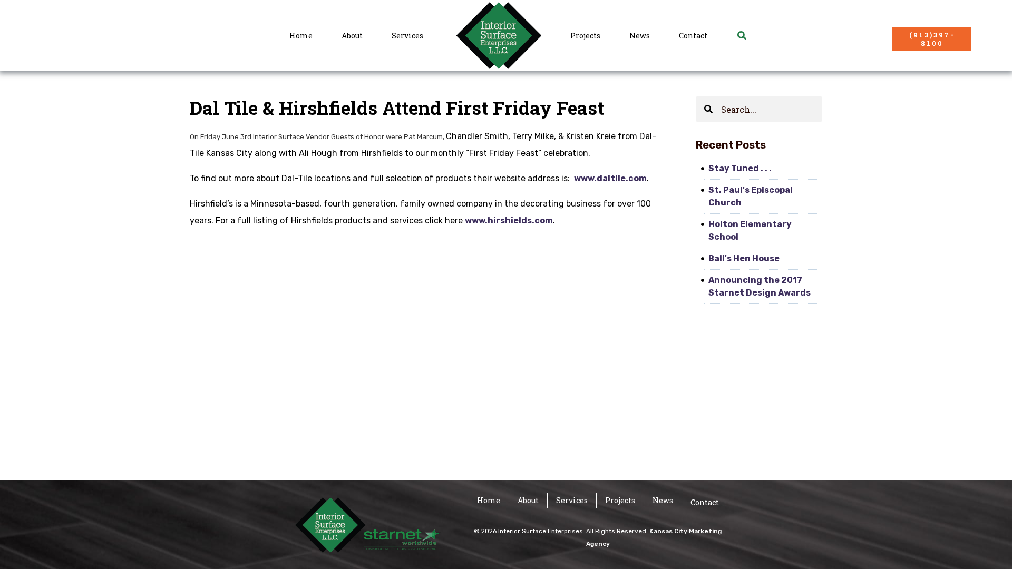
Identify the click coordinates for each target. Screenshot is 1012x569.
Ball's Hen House (744, 258)
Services (407, 36)
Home (301, 36)
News (639, 36)
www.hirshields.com (509, 220)
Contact (693, 36)
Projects (585, 36)
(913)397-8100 (932, 39)
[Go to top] (989, 545)
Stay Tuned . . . (740, 168)
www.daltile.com (610, 178)
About (352, 36)
